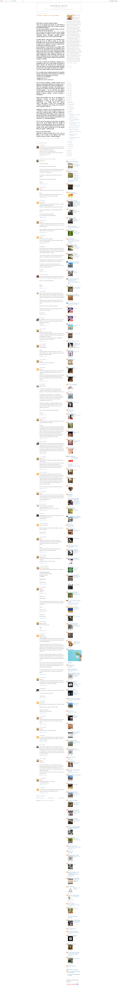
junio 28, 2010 (43, 155)
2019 (69, 85)
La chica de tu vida (76, 559)
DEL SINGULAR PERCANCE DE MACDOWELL (76, 803)
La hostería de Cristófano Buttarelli (73, 801)
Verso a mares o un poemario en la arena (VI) (76, 742)
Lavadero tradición (76, 263)
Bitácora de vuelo (71, 715)
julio (70, 111)
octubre (70, 106)
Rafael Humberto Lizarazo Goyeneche (47, 159)
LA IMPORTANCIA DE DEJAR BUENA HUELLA (76, 643)
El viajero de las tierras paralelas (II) (74, 227)
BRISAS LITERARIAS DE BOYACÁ (76, 211)
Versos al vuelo (71, 209)
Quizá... (74, 724)
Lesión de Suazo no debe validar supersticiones (75, 138)
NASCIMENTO (76, 896)
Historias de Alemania (72, 669)
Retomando (70, 662)
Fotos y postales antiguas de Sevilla (73, 162)
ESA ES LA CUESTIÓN (72, 712)
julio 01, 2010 (43, 501)
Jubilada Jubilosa (71, 508)
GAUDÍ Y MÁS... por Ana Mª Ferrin (73, 341)
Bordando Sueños (71, 665)
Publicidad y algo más (72, 681)
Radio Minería (71, 957)
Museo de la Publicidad (72, 935)
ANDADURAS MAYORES (73, 545)
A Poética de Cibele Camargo (73, 895)
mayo (70, 141)
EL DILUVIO (75, 908)
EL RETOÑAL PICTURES (73, 575)
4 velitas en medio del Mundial (74, 125)
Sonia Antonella (43, 274)
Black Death (70, 917)
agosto (70, 109)
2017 (69, 88)
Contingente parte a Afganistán (76, 888)
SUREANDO (70, 401)
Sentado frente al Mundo (72, 818)
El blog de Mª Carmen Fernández (74, 775)
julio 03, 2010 (43, 685)
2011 (69, 99)
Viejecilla (70, 723)
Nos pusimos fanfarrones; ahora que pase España (74, 123)
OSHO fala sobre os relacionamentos (76, 763)
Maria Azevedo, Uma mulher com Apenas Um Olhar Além (73, 499)
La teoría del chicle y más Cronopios (74, 904)
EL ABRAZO (70, 411)
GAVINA (69, 640)
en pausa (74, 936)
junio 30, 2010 (43, 469)
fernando (41, 200)
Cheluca (41, 384)
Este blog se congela (71, 525)
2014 (69, 94)
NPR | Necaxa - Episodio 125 (75, 458)
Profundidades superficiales (73, 294)
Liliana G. (41, 291)
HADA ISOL (70, 422)
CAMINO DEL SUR (72, 966)
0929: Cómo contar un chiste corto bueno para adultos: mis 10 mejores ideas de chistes (73, 241)
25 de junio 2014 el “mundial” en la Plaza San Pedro (76, 812)
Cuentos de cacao (71, 439)
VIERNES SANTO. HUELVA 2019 (76, 577)
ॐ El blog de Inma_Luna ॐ (73, 262)
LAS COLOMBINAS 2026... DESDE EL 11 (77, 288)
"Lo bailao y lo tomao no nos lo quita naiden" (74, 115)
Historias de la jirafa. (72, 944)
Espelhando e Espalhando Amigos (73, 171)
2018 (69, 86)
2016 (69, 90)
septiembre (71, 107)
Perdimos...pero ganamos (73, 117)
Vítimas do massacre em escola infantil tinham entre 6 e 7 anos (74, 848)
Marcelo (41, 317)
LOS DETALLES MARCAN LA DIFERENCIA (76, 880)
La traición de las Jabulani (73, 129)
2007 (69, 153)
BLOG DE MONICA (72, 690)
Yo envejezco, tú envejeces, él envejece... (76, 569)
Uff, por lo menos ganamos (74, 127)
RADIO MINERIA (76, 958)
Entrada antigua (61, 798)
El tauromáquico (71, 238)
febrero (70, 146)
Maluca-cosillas (71, 410)
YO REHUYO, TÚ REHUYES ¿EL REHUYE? (76, 552)
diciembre (71, 102)
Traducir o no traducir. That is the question (76, 185)
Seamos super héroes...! (75, 733)
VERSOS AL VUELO (72, 217)
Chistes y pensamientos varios (73, 673)
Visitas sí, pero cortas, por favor (73, 772)
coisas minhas (70, 431)
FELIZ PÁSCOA (76, 351)
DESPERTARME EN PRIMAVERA (77, 518)
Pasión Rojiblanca (71, 456)
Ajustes (74, 864)
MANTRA (75, 308)
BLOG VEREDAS (71, 230)
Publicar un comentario (40, 795)
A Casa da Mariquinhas (72, 384)
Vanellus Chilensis (71, 903)
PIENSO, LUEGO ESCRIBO (73, 878)
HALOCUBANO (71, 528)
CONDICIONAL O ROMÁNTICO (74, 699)
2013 (69, 95)
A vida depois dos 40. (72, 928)
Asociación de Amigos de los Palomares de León (73, 279)
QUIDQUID (70, 783)
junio (70, 113)
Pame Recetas (42, 472)
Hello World (70, 852)
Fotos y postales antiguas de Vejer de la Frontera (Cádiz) (76, 165)
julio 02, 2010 (43, 618)
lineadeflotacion (71, 907)
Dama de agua (70, 184)
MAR (69, 485)
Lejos (69, 583)
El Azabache (70, 393)
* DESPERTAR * (71, 761)
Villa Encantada (71, 448)
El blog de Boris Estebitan (73, 607)
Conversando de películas (73, 916)
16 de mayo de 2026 (76, 333)
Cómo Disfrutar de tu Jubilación (74, 516)
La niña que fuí (75, 402)
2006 (69, 155)
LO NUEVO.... (70, 495)
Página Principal (51, 798)
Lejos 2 (69, 469)
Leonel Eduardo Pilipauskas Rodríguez (76, 839)
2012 (69, 97)
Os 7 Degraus (70, 537)
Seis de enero (70, 324)
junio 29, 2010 (43, 341)
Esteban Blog (59, 6)
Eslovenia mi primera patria (73, 810)
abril (70, 142)
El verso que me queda (72, 740)
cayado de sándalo (71, 192)
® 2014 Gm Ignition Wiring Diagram (74, 466)
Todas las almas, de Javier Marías (76, 530)
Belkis (41, 513)
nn (68, 967)
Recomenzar (42, 504)
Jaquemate (70, 702)
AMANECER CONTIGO (75, 716)
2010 (69, 101)
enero (70, 148)
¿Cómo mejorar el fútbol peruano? (73, 932)
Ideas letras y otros (71, 359)
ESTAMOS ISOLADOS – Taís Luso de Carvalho (76, 247)
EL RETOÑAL (71, 286)
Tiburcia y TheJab (71, 757)
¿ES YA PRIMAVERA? (75, 509)
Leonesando (70, 307)
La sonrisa (75, 449)
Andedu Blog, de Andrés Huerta (74, 920)
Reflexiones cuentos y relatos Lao (74, 698)
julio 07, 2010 (43, 755)
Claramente (70, 863)
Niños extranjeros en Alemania (74, 732)
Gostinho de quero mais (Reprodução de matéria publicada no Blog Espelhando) (76, 502)
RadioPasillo (42, 441)
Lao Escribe (70, 711)
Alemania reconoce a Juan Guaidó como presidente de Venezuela (73, 603)
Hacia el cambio (71, 270)
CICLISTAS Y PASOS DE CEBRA (76, 625)
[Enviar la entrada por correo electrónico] (58, 138)
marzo (70, 144)
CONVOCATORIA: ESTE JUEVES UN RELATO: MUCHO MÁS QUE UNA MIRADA (76, 204)
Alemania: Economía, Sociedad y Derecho (74, 601)
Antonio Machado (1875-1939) (76, 704)
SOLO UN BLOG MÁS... (72, 226)
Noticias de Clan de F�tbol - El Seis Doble (74, 975)
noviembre (71, 104)
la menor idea (70, 332)
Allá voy (69, 758)
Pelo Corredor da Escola (73, 846)
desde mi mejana (71, 367)
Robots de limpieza (71, 875)
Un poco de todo (43, 566)
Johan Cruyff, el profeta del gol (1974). (76, 594)
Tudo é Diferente (76, 538)
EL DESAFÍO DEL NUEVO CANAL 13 (76, 922)
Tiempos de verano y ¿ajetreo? (73, 304)
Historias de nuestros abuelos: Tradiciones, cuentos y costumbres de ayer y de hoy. (73, 873)
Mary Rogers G (71, 649)
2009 (69, 150)
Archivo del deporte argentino (73, 952)
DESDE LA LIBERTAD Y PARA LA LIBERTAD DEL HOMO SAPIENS (74, 828)
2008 (69, 152)
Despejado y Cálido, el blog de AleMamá (73, 770)
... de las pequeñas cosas (72, 748)
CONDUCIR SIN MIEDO (73, 623)
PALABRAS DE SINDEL (73, 201)
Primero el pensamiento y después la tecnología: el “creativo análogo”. (77, 684)
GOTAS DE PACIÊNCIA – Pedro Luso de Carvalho (76, 232)
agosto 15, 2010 (44, 792)
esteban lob (42, 187)
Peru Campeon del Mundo (73, 931)
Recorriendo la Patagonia (73, 791)
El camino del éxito (76, 749)
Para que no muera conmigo (73, 855)
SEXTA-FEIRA (71, 350)
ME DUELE (70, 666)
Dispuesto (74, 368)
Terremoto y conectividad (75, 272)
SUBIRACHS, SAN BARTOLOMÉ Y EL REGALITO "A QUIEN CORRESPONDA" (77, 345)
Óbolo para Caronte (76, 616)
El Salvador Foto (71, 886)
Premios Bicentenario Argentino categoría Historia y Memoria (73, 954)
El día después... (76, 784)
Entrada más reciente (40, 798)
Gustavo (41, 744)
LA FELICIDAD (71, 546)
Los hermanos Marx (76, 584)
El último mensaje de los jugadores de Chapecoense (76, 675)
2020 (69, 83)
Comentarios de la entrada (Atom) (48, 800)
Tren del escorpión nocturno (73, 558)
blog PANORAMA (71, 414)
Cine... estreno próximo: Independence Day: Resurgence (76, 693)
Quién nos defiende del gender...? (73, 670)
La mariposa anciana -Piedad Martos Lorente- (76, 441)
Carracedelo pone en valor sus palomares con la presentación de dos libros (74, 282)
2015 (69, 92)
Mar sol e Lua (70, 632)
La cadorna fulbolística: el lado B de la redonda (74, 972)
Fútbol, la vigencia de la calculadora (73, 135)
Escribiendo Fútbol (71, 837)
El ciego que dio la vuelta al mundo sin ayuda (76, 820)
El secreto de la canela (76, 295)
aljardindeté (70, 494)
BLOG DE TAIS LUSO (72, 245)
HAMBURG (70, 464)
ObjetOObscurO (71, 615)
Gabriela (41, 145)
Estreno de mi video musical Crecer (76, 608)
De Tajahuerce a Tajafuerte (73, 969)
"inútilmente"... (75, 193)
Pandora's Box (71, 851)
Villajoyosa (75, 470)
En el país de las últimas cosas (73, 303)
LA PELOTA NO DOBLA (73, 592)
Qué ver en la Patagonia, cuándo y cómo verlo (76, 794)
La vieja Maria (71, 566)
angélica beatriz (42, 523)
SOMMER (41, 688)
